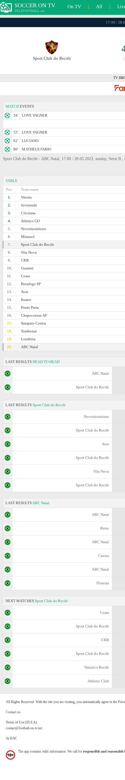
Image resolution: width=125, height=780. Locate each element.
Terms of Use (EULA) (21, 722)
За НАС (11, 738)
